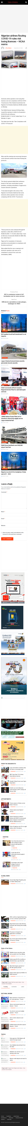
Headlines (8, 1116)
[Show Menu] (2, 2)
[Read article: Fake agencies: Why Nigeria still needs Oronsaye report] (5, 1040)
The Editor (13, 771)
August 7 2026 (20, 830)
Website (3, 525)
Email (3, 518)
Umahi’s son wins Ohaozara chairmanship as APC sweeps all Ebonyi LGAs (18, 789)
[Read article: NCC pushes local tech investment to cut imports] (14, 323)
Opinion (3, 1119)
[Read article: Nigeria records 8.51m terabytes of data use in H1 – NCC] (14, 461)
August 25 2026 (15, 869)
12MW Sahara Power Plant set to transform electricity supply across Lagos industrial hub (12, 418)
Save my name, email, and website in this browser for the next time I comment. (13, 533)
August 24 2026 (20, 793)
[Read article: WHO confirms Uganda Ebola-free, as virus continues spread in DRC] (5, 919)
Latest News (16, 1116)
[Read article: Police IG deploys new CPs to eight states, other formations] (5, 828)
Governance (4, 1117)
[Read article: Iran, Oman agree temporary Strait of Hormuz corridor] (5, 941)
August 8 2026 (20, 823)
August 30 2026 (5, 338)
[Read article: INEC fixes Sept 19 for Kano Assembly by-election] (5, 776)
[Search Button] (26, 2)
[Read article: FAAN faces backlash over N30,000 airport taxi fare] (14, 434)
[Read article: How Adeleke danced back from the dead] (5, 1047)
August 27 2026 (5, 422)
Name (3, 511)
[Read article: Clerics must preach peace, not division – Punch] (5, 1006)
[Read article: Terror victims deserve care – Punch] (5, 1020)
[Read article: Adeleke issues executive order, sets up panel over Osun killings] (5, 954)
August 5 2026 (20, 1062)
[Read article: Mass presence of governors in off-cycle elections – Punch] (5, 999)
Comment (4, 492)
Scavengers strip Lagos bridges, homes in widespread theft (17, 864)
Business (4, 331)
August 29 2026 (5, 365)
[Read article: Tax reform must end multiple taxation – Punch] (5, 1013)
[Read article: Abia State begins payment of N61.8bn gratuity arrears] (5, 968)
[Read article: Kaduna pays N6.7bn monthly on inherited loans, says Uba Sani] (5, 961)
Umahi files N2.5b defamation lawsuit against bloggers (17, 854)
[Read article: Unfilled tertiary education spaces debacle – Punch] (5, 1026)
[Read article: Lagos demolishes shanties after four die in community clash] (5, 770)
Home (2, 1116)
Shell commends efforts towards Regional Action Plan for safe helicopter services (13, 389)
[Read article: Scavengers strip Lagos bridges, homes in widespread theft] (6, 864)
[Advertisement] (14, 19)
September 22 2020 (18, 48)
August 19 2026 (20, 813)
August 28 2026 (20, 806)
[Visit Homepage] (14, 2)
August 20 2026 (20, 1028)
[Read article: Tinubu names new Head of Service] (5, 812)
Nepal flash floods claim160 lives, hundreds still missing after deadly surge (18, 925)
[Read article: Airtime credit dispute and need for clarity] (5, 1060)
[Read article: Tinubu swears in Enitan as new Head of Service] (5, 805)
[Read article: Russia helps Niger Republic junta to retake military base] (5, 882)
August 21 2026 (20, 1021)
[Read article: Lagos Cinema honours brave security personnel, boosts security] (14, 350)
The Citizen (8, 48)
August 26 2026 (15, 859)
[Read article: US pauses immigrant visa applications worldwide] (5, 934)
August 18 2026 (20, 1055)
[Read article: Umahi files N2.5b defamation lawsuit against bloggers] (6, 854)
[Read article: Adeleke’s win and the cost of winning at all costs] (5, 1054)
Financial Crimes (19, 1117)
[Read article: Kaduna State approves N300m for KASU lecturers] (5, 975)
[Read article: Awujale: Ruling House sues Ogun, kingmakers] (5, 783)
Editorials (9, 1119)
